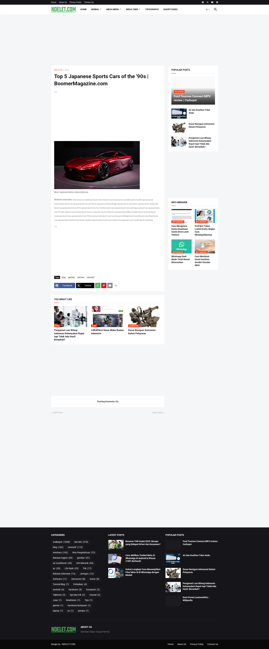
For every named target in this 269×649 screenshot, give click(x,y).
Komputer (93, 589)
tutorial (95, 595)
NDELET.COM (68, 644)
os (70, 610)
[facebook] (203, 2)
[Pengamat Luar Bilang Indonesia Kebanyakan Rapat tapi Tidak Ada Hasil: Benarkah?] (179, 142)
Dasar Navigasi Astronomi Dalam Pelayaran (142, 332)
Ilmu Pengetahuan (83, 552)
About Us (63, 2)
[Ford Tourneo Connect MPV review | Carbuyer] (173, 545)
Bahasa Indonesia (64, 573)
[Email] (110, 285)
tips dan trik (77, 595)
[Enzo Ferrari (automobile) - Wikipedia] (173, 601)
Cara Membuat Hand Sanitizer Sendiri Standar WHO (202, 261)
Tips (88, 600)
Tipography (152, 9)
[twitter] (207, 2)
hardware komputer (79, 605)
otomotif (90, 277)
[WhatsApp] (97, 285)
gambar (71, 277)
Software (60, 579)
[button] (207, 9)
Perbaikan (80, 584)
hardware (75, 589)
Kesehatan (73, 600)
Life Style (71, 568)
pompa (83, 610)
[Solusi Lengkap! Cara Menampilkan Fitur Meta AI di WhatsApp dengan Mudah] (115, 573)
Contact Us (89, 2)
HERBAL (95, 9)
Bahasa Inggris (63, 558)
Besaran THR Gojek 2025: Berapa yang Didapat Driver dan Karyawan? (142, 542)
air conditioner (62, 563)
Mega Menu (112, 9)
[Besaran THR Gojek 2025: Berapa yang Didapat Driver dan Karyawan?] (115, 545)
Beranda (58, 70)
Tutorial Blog (61, 584)
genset (58, 605)
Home (53, 2)
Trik (87, 568)
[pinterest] (217, 2)
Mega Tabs (132, 9)
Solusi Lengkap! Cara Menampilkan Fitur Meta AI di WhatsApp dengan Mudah (142, 572)
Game (94, 579)
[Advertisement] (134, 40)
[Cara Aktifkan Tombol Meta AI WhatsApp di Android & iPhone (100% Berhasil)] (115, 559)
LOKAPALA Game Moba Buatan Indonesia (107, 332)
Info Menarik (84, 563)
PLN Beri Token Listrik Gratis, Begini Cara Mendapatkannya (205, 230)
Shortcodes (170, 9)
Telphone (59, 595)
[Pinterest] (103, 285)
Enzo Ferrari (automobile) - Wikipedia (196, 599)
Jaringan (87, 573)
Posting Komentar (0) (107, 401)
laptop (58, 610)
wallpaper (61, 542)
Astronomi (78, 579)
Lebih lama (157, 412)
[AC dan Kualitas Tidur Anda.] (179, 114)
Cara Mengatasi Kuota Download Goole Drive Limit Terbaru (180, 230)
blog (67, 70)
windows (60, 552)
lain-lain (81, 277)
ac (56, 568)
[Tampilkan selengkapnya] (116, 285)
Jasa (57, 600)
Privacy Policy (75, 2)
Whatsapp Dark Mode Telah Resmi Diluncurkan (180, 259)
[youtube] (212, 2)
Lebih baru (58, 412)
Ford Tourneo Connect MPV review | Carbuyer (200, 542)
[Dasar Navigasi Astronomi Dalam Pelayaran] (179, 128)
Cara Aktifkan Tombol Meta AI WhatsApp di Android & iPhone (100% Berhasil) (140, 558)
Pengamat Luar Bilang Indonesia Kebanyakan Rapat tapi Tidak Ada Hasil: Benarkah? (69, 335)
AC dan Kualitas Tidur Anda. (199, 111)
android (58, 589)
